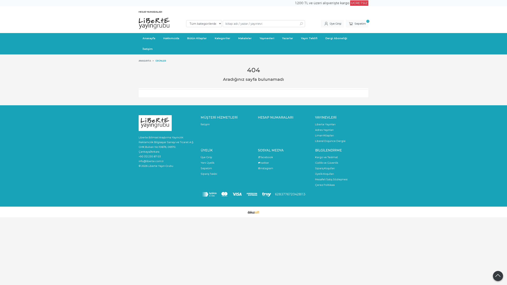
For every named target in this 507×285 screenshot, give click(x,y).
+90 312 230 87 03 (150, 156)
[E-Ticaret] (253, 212)
